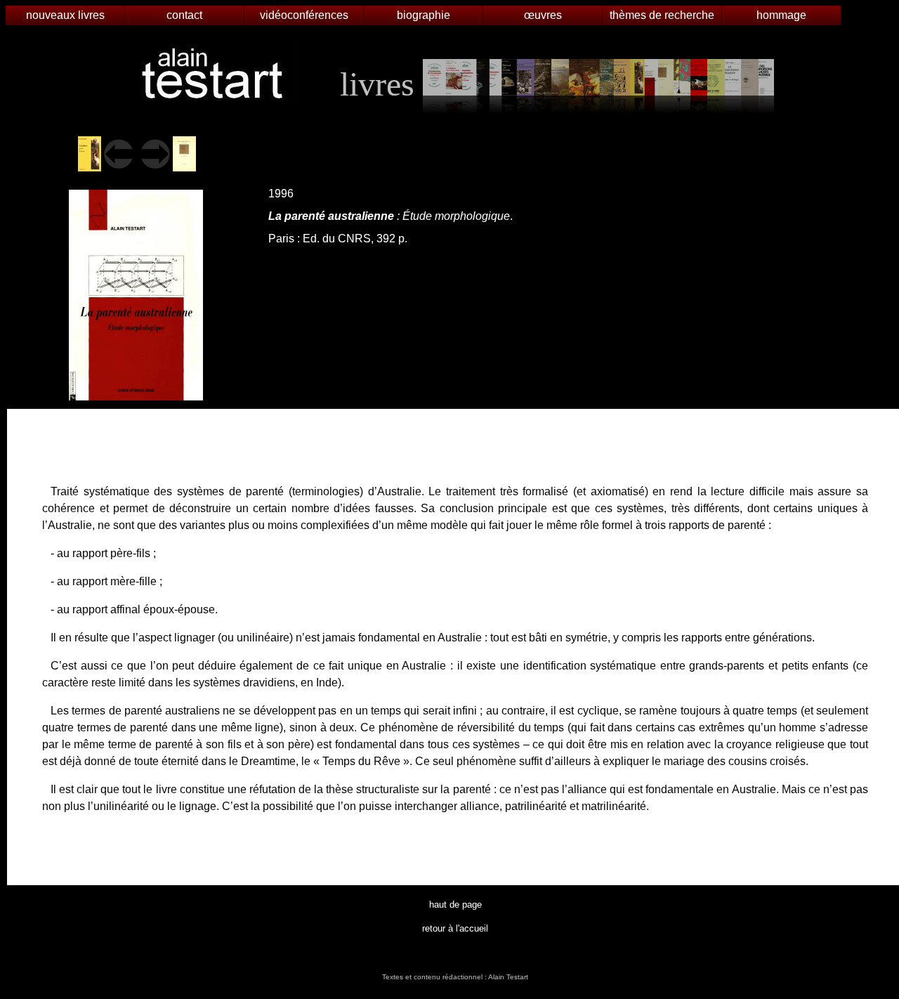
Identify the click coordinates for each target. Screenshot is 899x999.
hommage (781, 15)
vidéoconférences (304, 15)
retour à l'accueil (455, 928)
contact (184, 15)
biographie (423, 15)
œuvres (543, 15)
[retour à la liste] (598, 84)
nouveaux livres (65, 15)
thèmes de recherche (662, 15)
